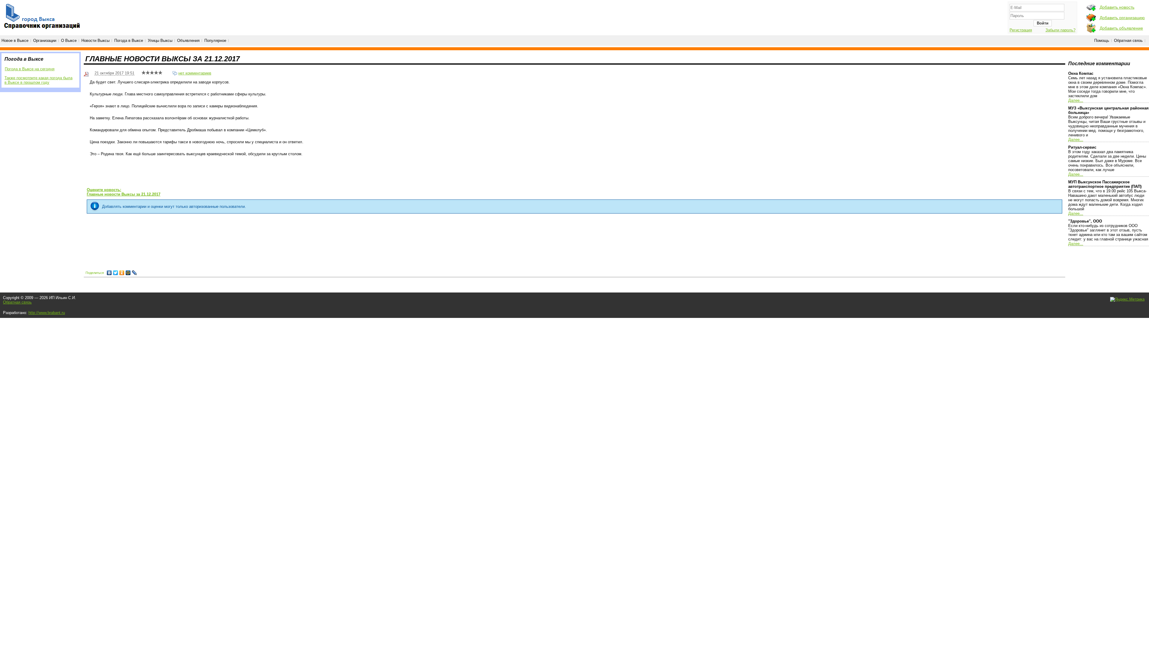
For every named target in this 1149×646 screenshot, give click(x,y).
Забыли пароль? (1060, 30)
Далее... (1075, 100)
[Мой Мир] (128, 273)
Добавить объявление (1121, 28)
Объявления (188, 40)
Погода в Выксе (128, 40)
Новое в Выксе (14, 40)
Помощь (1101, 40)
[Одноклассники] (122, 273)
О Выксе (69, 40)
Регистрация (1021, 30)
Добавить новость (1117, 7)
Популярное (215, 40)
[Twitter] (116, 273)
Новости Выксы (95, 40)
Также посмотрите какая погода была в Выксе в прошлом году (38, 80)
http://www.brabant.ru (46, 312)
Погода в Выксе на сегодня (29, 69)
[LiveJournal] (134, 273)
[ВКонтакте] (109, 273)
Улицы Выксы (160, 40)
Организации (44, 40)
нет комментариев (194, 73)
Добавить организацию (1122, 17)
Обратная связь (1128, 40)
